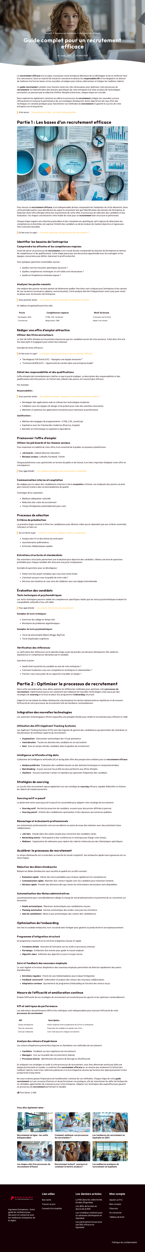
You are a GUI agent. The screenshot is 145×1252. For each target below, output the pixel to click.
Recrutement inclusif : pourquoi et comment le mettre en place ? (70, 396)
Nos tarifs (46, 1200)
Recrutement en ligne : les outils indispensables (53, 112)
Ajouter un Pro (116, 1200)
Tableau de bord (116, 1217)
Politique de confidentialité (124, 1242)
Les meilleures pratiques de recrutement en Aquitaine (62, 471)
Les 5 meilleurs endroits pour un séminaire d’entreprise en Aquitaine (89, 1215)
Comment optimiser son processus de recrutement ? (64, 232)
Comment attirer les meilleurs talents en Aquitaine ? (62, 533)
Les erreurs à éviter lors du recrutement (55, 608)
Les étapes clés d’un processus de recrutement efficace (66, 353)
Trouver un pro (48, 1204)
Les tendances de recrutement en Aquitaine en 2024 (64, 300)
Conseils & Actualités (52, 1208)
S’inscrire (113, 1208)
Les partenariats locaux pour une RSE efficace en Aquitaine (89, 1225)
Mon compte (115, 1204)
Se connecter (115, 1212)
